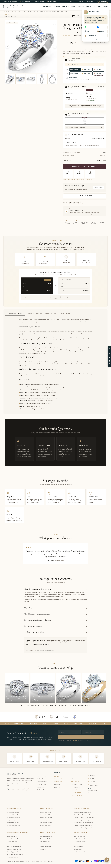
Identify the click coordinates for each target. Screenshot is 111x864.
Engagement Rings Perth (13, 820)
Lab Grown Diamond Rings (80, 839)
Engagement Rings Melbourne (14, 815)
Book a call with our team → (41, 644)
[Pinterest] (23, 789)
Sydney (39, 650)
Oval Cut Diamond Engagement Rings (83, 815)
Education (97, 6)
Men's (73, 6)
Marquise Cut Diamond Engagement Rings (84, 828)
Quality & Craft (58, 781)
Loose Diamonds (41, 784)
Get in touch (99, 187)
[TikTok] (19, 789)
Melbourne (44, 650)
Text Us (101, 27)
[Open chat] (106, 859)
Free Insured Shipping (76, 784)
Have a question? (86, 195)
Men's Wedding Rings (45, 841)
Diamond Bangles (78, 849)
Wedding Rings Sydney (45, 812)
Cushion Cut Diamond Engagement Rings (84, 817)
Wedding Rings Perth (45, 820)
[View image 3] (31, 79)
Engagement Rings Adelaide (13, 822)
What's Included (51, 313)
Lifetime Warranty (76, 790)
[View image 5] (52, 79)
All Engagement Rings (12, 836)
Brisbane (49, 650)
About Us (57, 773)
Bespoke (88, 6)
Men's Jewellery (41, 790)
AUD (71, 1)
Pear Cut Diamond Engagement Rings (83, 825)
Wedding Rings (41, 778)
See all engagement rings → (30, 705)
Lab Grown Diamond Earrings (81, 852)
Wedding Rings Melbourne (46, 815)
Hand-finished (51, 477)
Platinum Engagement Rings (13, 852)
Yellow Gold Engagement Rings (14, 846)
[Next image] (54, 46)
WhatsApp (92, 781)
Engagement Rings (14, 11)
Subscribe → (81, 737)
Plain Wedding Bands (45, 839)
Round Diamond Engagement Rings (82, 812)
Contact (106, 6)
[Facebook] (12, 789)
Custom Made (40, 787)
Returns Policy (43, 861)
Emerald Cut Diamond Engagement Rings (84, 822)
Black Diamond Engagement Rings (15, 854)
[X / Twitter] (16, 789)
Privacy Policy (74, 740)
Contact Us (74, 776)
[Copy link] (81, 202)
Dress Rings (43, 849)
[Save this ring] (54, 23)
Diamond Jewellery (42, 781)
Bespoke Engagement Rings (13, 857)
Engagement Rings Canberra (13, 825)
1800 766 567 (104, 1)
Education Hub (58, 790)
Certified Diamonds (76, 792)
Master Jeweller (58, 779)
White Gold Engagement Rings (14, 844)
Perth (53, 650)
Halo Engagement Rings (12, 841)
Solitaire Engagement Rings (13, 839)
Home (5, 11)
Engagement (46, 6)
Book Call (101, 31)
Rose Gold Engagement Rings (14, 849)
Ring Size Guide (75, 781)
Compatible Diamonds (35, 313)
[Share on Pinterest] (70, 202)
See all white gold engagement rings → (53, 705)
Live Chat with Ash (91, 35)
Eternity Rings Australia (45, 846)
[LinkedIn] (27, 789)
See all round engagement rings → (79, 705)
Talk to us (85, 214)
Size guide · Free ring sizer (98, 138)
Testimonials (57, 784)
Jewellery (65, 6)
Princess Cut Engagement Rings (81, 820)
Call (88, 31)
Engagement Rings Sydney (13, 812)
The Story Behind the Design (15, 313)
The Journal (57, 787)
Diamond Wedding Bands (46, 836)
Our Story (56, 776)
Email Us (92, 778)
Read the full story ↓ (85, 53)
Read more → (29, 644)
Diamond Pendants (78, 846)
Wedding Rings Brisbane (46, 817)
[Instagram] (8, 789)
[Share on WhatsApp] (77, 202)
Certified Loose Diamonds (80, 841)
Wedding (56, 6)
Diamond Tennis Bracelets (80, 844)
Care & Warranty (66, 313)
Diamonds (80, 6)
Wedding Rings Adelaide (46, 822)
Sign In (81, 1)
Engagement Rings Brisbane (13, 817)
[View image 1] (10, 79)
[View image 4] (42, 79)
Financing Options (75, 787)
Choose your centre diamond (84, 166)
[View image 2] (20, 79)
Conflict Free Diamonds (77, 795)
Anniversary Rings (44, 844)
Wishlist (91, 1)
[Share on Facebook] (74, 202)
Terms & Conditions (34, 861)
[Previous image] (7, 46)
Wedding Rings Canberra (46, 825)
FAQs (72, 778)
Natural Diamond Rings (79, 836)
